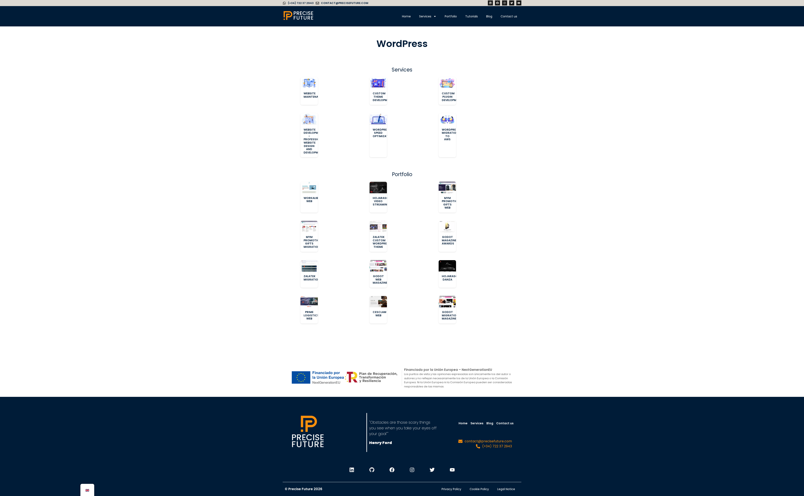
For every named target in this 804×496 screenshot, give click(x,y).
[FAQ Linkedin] (352, 470)
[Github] (372, 470)
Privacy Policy (451, 489)
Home (406, 16)
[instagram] (504, 2)
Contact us (509, 16)
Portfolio (451, 16)
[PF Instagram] (412, 470)
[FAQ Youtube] (452, 470)
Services (425, 16)
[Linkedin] (490, 2)
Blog (489, 16)
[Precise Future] (298, 20)
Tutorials (471, 16)
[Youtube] (518, 2)
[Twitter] (511, 2)
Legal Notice (506, 489)
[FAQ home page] (308, 432)
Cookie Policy (479, 489)
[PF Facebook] (392, 470)
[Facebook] (497, 2)
